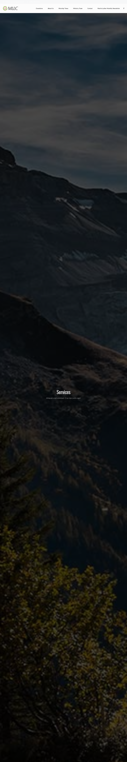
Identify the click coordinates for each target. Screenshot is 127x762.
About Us (51, 8)
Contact (90, 8)
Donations (39, 8)
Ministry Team (77, 8)
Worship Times (63, 8)
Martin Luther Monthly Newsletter (109, 8)
